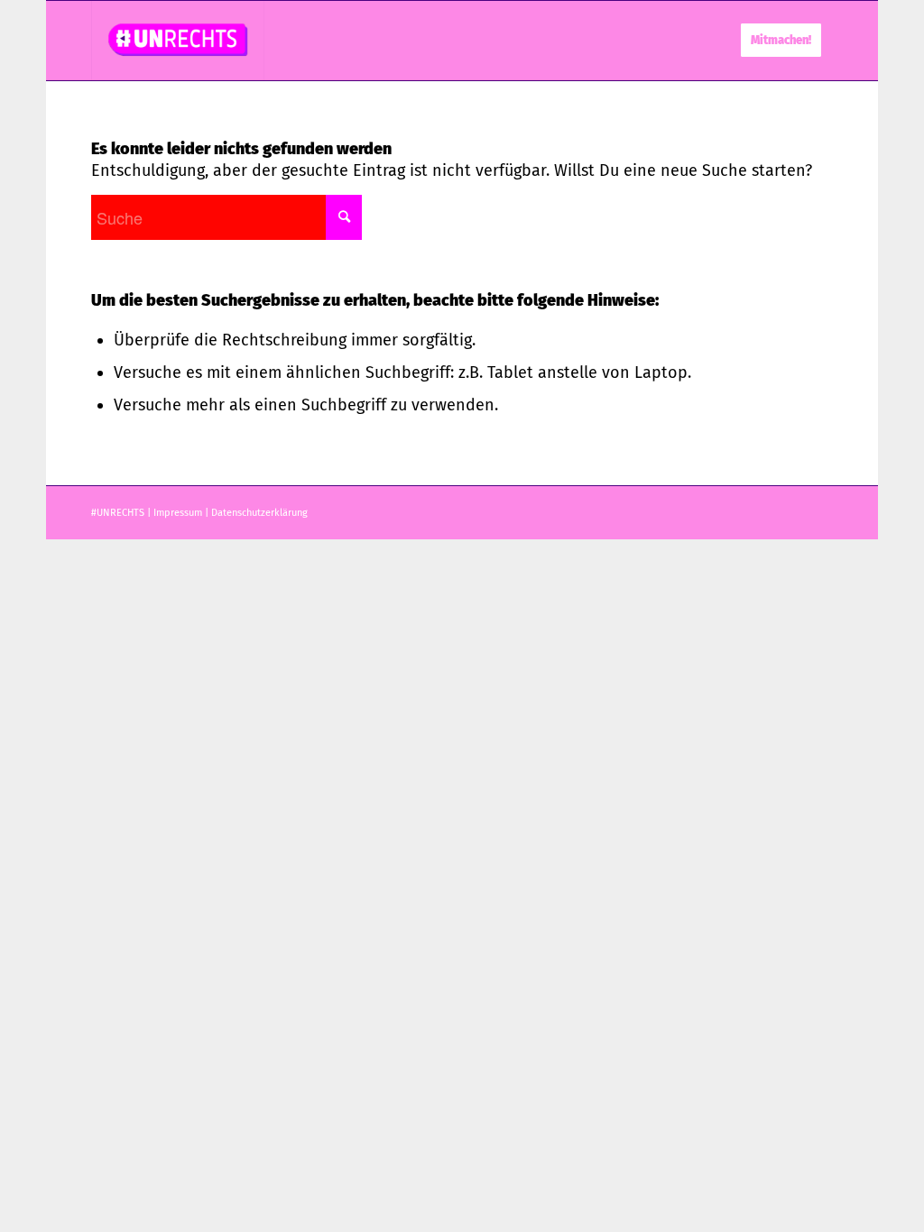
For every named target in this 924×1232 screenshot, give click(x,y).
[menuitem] (781, 40)
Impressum (177, 513)
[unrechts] (177, 40)
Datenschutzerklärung (259, 513)
